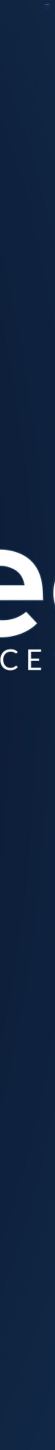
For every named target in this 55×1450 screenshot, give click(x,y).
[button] (47, 6)
